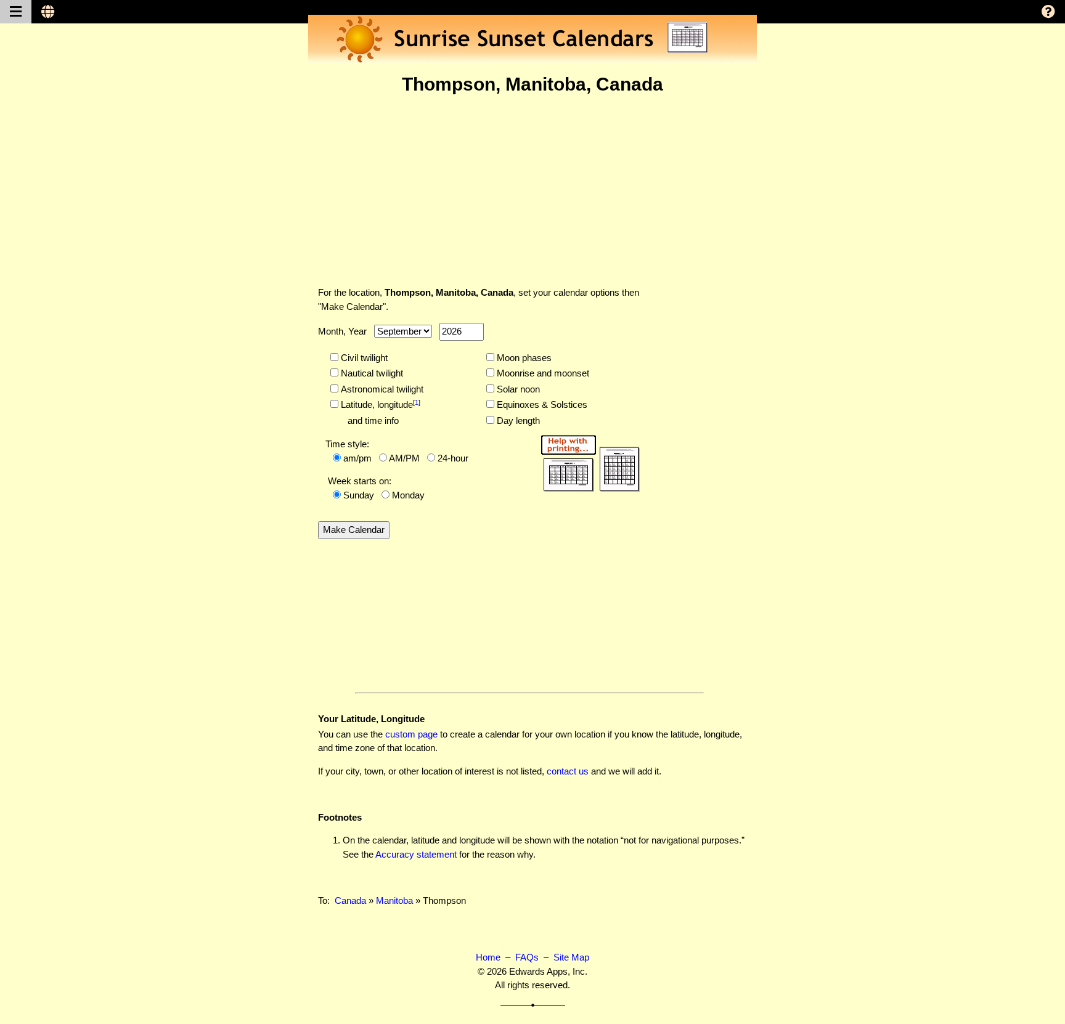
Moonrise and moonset (541, 373)
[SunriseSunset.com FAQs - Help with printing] (586, 461)
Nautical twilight (370, 373)
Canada (350, 900)
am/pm (357, 458)
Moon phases (523, 357)
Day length (517, 420)
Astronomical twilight (380, 389)
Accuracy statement (416, 854)
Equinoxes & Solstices (540, 404)
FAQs (527, 957)
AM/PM (404, 458)
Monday (408, 495)
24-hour (453, 458)
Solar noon (517, 389)
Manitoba (394, 900)
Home (488, 957)
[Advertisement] (532, 190)
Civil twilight (363, 357)
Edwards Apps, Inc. (548, 971)
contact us (568, 771)
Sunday (358, 495)
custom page (411, 734)
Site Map (571, 957)
